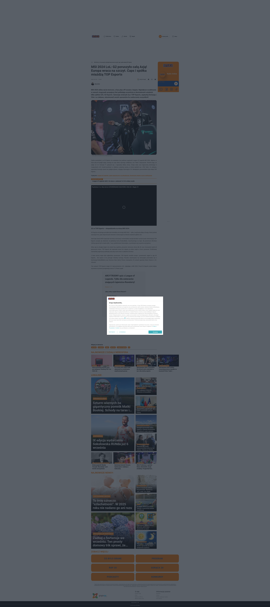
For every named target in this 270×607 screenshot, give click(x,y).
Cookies (117, 327)
